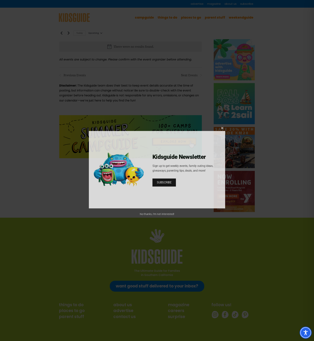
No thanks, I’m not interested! (157, 214)
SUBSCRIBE (164, 182)
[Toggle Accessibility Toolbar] (305, 332)
